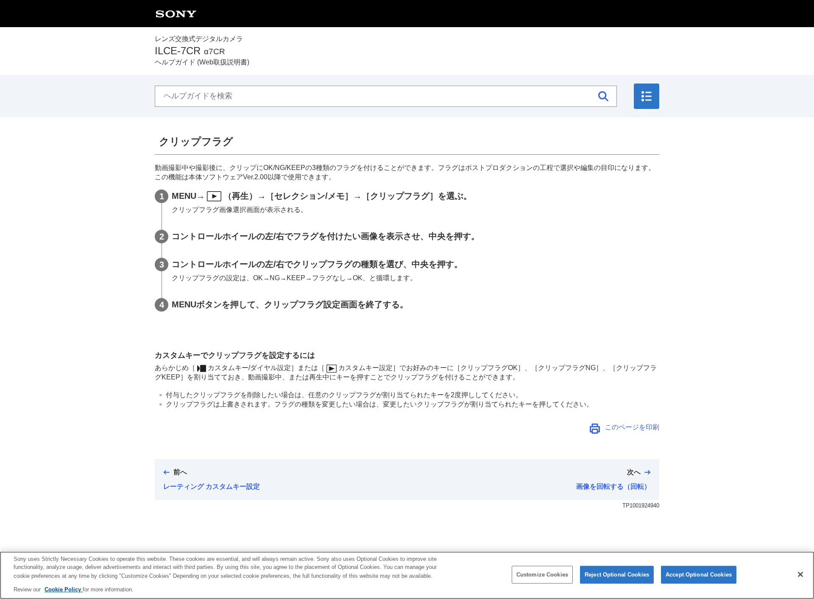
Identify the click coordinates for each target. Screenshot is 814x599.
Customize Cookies (542, 574)
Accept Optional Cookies (699, 574)
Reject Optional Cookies (617, 574)
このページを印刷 (632, 427)
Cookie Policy (64, 589)
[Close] (800, 574)
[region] (407, 575)
